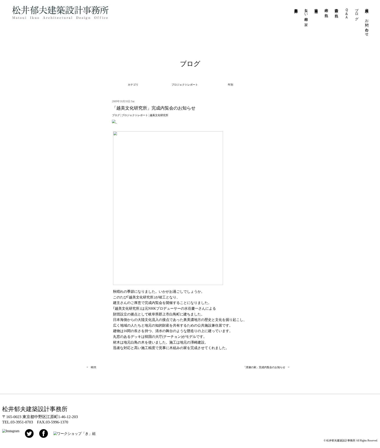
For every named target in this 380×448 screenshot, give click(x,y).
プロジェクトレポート (135, 115)
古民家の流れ (336, 11)
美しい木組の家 (306, 13)
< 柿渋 (91, 367)
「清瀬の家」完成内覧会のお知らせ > (266, 367)
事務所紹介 (296, 7)
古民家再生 (316, 7)
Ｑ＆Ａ (347, 12)
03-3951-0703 (22, 422)
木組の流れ (326, 11)
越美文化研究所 (159, 115)
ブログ (357, 12)
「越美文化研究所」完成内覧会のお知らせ (153, 108)
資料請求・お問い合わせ (367, 20)
